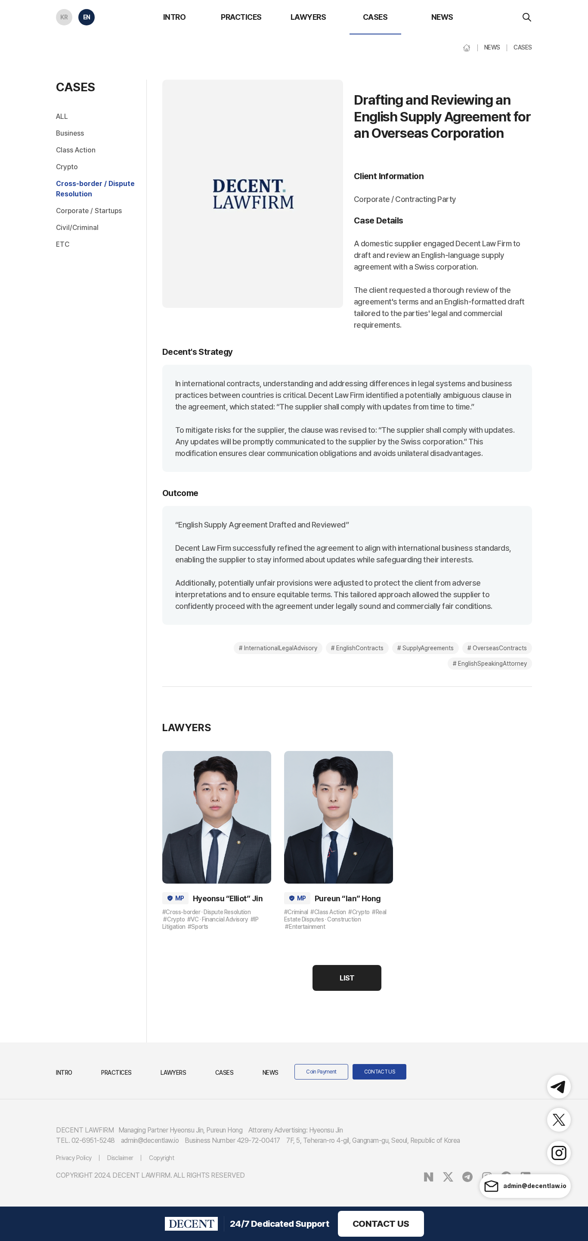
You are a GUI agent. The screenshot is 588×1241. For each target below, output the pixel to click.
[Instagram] (559, 1153)
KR (64, 17)
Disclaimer (120, 1157)
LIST (347, 978)
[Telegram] (559, 1086)
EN (86, 17)
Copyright (161, 1157)
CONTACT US (381, 1223)
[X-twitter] (559, 1120)
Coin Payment (321, 1072)
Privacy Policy (73, 1157)
